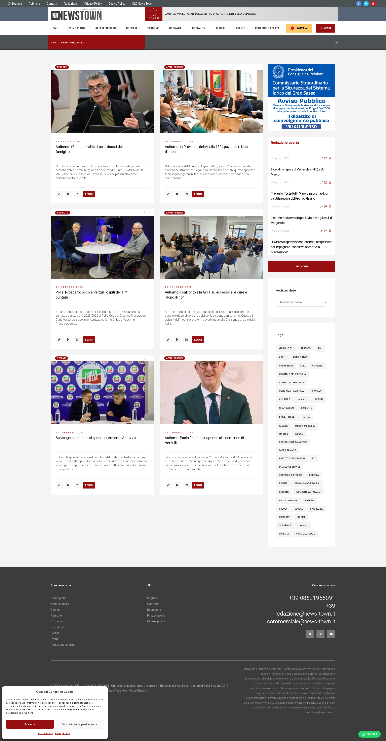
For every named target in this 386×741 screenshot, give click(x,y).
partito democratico (292, 458)
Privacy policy (156, 615)
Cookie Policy (45, 733)
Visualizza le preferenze (80, 724)
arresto (306, 348)
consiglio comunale (291, 382)
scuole (299, 509)
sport (301, 517)
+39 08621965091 (312, 598)
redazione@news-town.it (305, 613)
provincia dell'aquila (307, 483)
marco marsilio (305, 426)
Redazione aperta (267, 28)
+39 (330, 605)
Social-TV (198, 28)
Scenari (131, 28)
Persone (153, 28)
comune (317, 365)
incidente (306, 408)
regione (284, 492)
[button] (145, 67)
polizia (283, 483)
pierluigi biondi (289, 466)
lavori (306, 417)
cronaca (316, 391)
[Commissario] (301, 97)
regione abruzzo (308, 491)
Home (54, 28)
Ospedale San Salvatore (293, 442)
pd (313, 458)
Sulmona (285, 525)
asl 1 (282, 357)
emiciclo (302, 399)
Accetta (30, 724)
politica (314, 475)
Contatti (52, 3)
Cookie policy (156, 621)
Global (221, 28)
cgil (302, 365)
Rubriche (34, 3)
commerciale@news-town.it (301, 621)
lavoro (283, 426)
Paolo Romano (287, 450)
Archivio (301, 266)
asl (320, 348)
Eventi (240, 28)
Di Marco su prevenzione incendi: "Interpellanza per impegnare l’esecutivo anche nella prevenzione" (301, 236)
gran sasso (286, 407)
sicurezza (316, 509)
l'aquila (286, 417)
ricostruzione (288, 500)
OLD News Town (142, 3)
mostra (283, 434)
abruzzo (286, 348)
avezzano (300, 357)
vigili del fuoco (305, 534)
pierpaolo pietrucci (290, 475)
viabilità (284, 534)
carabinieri (286, 365)
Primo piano (76, 28)
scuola (283, 509)
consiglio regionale (291, 391)
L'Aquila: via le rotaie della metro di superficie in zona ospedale (210, 13)
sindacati (284, 517)
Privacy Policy (62, 733)
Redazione (71, 3)
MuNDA (299, 434)
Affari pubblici (105, 28)
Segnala (16, 3)
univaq (303, 525)
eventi (318, 399)
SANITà (309, 500)
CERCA (327, 28)
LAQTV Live (302, 28)
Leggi (89, 194)
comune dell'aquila (292, 374)
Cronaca (175, 28)
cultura (284, 399)
